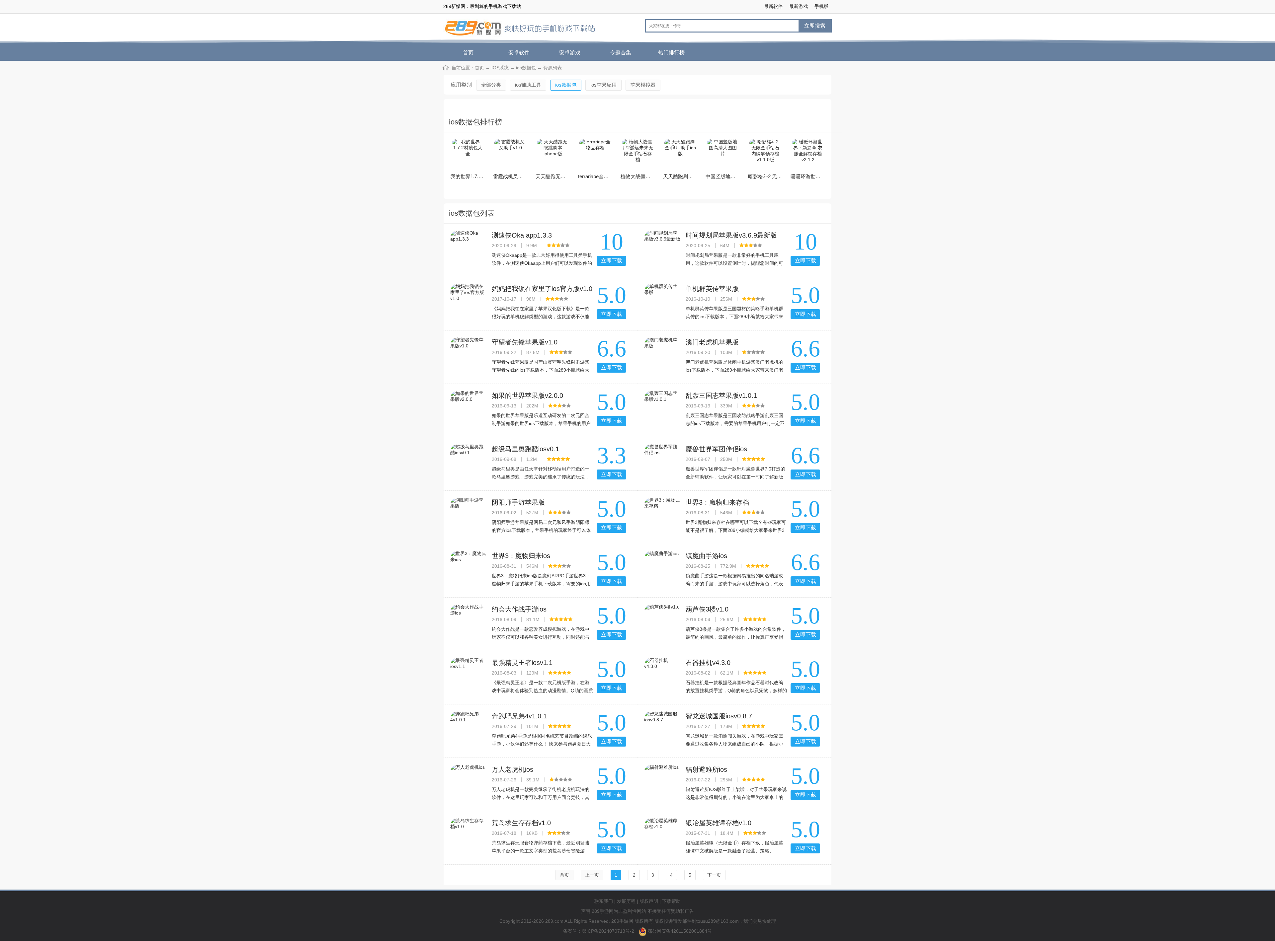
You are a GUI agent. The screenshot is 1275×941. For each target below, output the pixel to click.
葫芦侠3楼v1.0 (707, 609)
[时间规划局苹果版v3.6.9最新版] (662, 248)
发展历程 (626, 901)
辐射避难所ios (706, 769)
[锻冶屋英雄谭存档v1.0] (662, 836)
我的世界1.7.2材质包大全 (478, 176)
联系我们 (603, 901)
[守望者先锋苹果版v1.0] (468, 355)
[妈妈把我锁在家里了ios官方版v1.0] (468, 302)
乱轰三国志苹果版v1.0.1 (721, 395)
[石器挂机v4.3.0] (662, 676)
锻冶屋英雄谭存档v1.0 (718, 823)
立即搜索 (814, 26)
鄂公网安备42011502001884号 (679, 931)
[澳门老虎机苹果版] (662, 355)
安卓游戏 (569, 52)
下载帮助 (671, 901)
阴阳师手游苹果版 (518, 502)
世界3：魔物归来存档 (717, 502)
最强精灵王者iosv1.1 (522, 662)
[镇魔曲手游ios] (662, 569)
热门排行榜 (671, 52)
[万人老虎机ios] (468, 782)
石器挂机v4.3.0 (708, 662)
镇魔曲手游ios (706, 555)
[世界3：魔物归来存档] (662, 515)
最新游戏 (798, 6)
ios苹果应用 (603, 85)
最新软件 (773, 6)
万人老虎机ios (512, 769)
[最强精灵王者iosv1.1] (468, 676)
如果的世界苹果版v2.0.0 (527, 395)
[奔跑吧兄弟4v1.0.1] (468, 729)
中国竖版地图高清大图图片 (735, 176)
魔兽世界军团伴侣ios (716, 449)
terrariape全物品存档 (601, 176)
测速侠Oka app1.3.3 (522, 235)
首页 (468, 52)
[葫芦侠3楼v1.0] (662, 622)
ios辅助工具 (528, 85)
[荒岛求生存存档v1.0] (468, 836)
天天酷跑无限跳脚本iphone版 (568, 176)
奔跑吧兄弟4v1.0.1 (519, 716)
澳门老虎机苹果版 (712, 342)
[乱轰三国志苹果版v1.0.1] (662, 409)
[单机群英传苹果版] (662, 302)
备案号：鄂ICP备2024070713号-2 (599, 931)
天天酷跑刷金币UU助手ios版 (694, 176)
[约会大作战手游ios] (468, 622)
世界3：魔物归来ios (521, 555)
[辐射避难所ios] (662, 782)
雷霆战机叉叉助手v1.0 (517, 176)
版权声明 (648, 901)
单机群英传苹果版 (712, 288)
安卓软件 (519, 52)
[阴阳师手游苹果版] (468, 515)
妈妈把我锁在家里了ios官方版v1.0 (542, 288)
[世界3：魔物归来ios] (468, 569)
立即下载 (611, 260)
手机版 (821, 6)
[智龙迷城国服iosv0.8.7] (662, 729)
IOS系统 (500, 67)
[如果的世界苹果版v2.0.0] (468, 409)
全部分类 (491, 85)
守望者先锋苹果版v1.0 (524, 342)
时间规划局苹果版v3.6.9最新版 (731, 235)
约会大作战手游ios (519, 609)
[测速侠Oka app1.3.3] (468, 248)
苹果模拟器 (643, 85)
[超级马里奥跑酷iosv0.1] (468, 462)
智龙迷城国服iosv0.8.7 (719, 716)
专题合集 (620, 52)
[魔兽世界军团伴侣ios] (662, 462)
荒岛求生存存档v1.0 (521, 823)
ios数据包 (526, 67)
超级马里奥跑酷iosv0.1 (525, 449)
